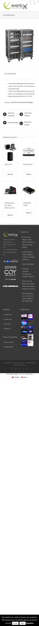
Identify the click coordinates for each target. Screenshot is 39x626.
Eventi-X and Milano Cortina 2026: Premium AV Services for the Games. (28, 242)
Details (11, 174)
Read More (30, 623)
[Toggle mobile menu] (35, 4)
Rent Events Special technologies (22, 102)
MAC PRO (8, 164)
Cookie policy (8, 347)
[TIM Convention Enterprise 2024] (24, 332)
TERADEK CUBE (27, 204)
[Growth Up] (24, 323)
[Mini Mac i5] (29, 152)
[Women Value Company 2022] (30, 343)
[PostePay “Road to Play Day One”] (24, 328)
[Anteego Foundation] (30, 316)
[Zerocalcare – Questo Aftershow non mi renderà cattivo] (24, 337)
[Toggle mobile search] (31, 4)
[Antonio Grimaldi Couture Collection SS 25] (30, 321)
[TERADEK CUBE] (29, 190)
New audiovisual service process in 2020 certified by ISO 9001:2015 (28, 297)
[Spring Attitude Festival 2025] (24, 316)
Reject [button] (22, 623)
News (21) (7, 324)
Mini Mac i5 (27, 164)
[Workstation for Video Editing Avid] (10, 190)
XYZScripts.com (29, 374)
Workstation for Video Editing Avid (9, 205)
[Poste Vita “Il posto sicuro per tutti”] (30, 328)
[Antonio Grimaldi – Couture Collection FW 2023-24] (30, 337)
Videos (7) (7, 328)
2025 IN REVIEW (28, 264)
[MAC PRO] (10, 152)
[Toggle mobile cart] (27, 4)
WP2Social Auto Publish (12, 374)
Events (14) (8, 319)
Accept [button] (15, 623)
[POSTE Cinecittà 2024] (30, 332)
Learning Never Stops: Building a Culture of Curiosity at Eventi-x (28, 255)
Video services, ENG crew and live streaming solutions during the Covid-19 (28, 285)
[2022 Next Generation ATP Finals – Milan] (24, 343)
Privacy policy (8, 342)
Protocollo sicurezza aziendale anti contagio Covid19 (28, 272)
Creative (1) (8, 314)
